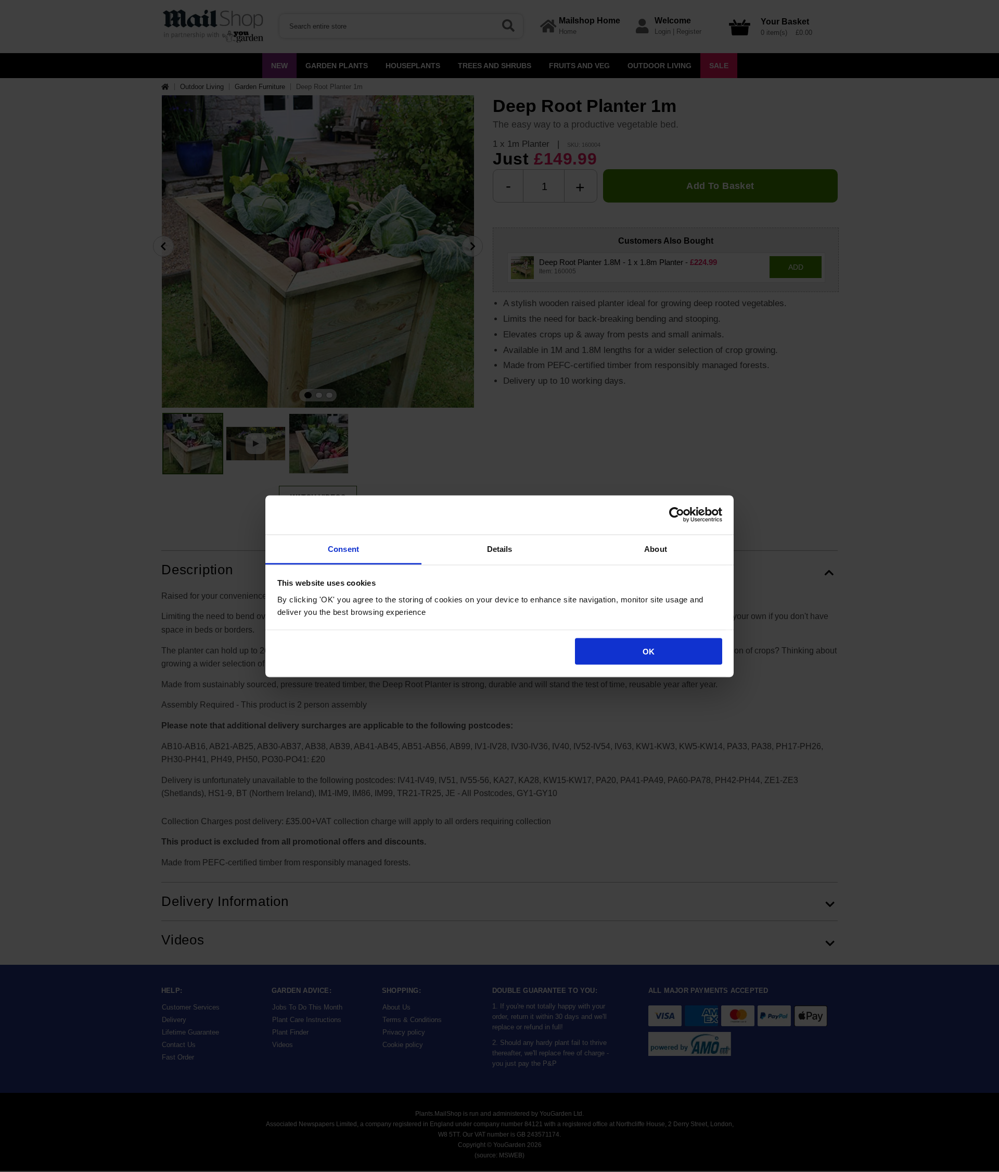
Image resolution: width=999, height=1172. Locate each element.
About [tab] (655, 548)
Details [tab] (500, 548)
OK (649, 651)
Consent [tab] (343, 548)
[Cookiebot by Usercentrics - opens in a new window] (676, 515)
